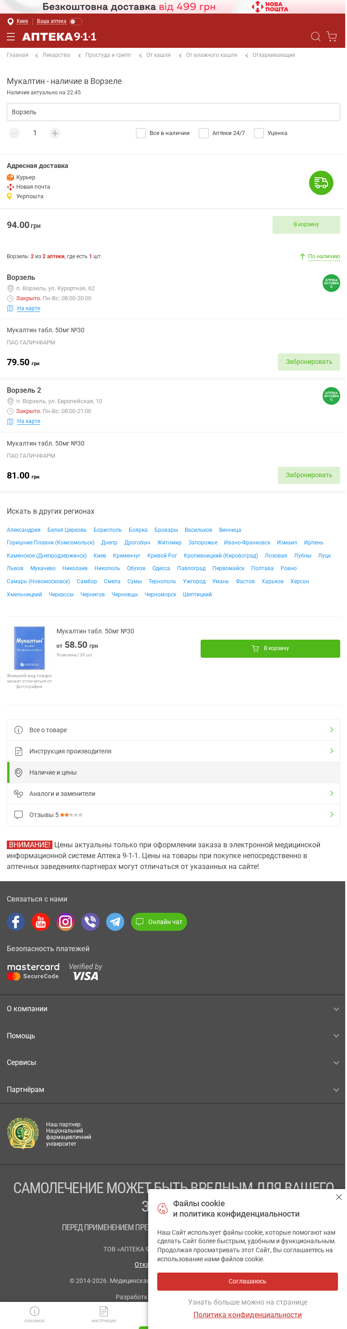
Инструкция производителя (70, 751)
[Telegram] (115, 922)
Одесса (161, 568)
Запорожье (202, 542)
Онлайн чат (165, 921)
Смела (112, 581)
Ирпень (314, 542)
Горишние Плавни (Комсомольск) (50, 542)
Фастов (245, 581)
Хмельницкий (24, 594)
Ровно (289, 568)
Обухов (136, 568)
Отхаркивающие (274, 55)
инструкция (104, 1321)
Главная (17, 55)
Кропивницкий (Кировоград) (221, 556)
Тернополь (162, 581)
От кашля (158, 55)
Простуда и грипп (108, 55)
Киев (100, 556)
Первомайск (228, 568)
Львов (15, 568)
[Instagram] (65, 922)
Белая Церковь (67, 530)
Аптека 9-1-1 (59, 37)
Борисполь (108, 530)
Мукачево (43, 568)
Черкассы (61, 594)
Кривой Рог (162, 556)
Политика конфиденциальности (247, 1314)
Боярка (138, 530)
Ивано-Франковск (247, 542)
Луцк (324, 556)
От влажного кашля (211, 55)
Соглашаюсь (339, 1197)
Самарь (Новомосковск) (38, 581)
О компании (27, 1008)
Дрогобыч (137, 542)
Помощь (21, 1036)
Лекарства (56, 55)
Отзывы (44, 814)
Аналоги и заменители (62, 793)
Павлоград (191, 568)
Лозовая (276, 556)
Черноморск (160, 594)
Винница (230, 530)
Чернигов (92, 594)
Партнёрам (25, 1089)
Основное (34, 1321)
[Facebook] (16, 922)
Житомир (169, 542)
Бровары (166, 530)
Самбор (87, 581)
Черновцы (125, 594)
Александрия (24, 530)
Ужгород (194, 581)
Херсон (300, 581)
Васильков (198, 530)
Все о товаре (48, 730)
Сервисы (21, 1062)
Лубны (302, 556)
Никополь (107, 568)
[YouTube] (41, 922)
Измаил (287, 542)
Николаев (75, 568)
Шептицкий (197, 594)
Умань (220, 581)
